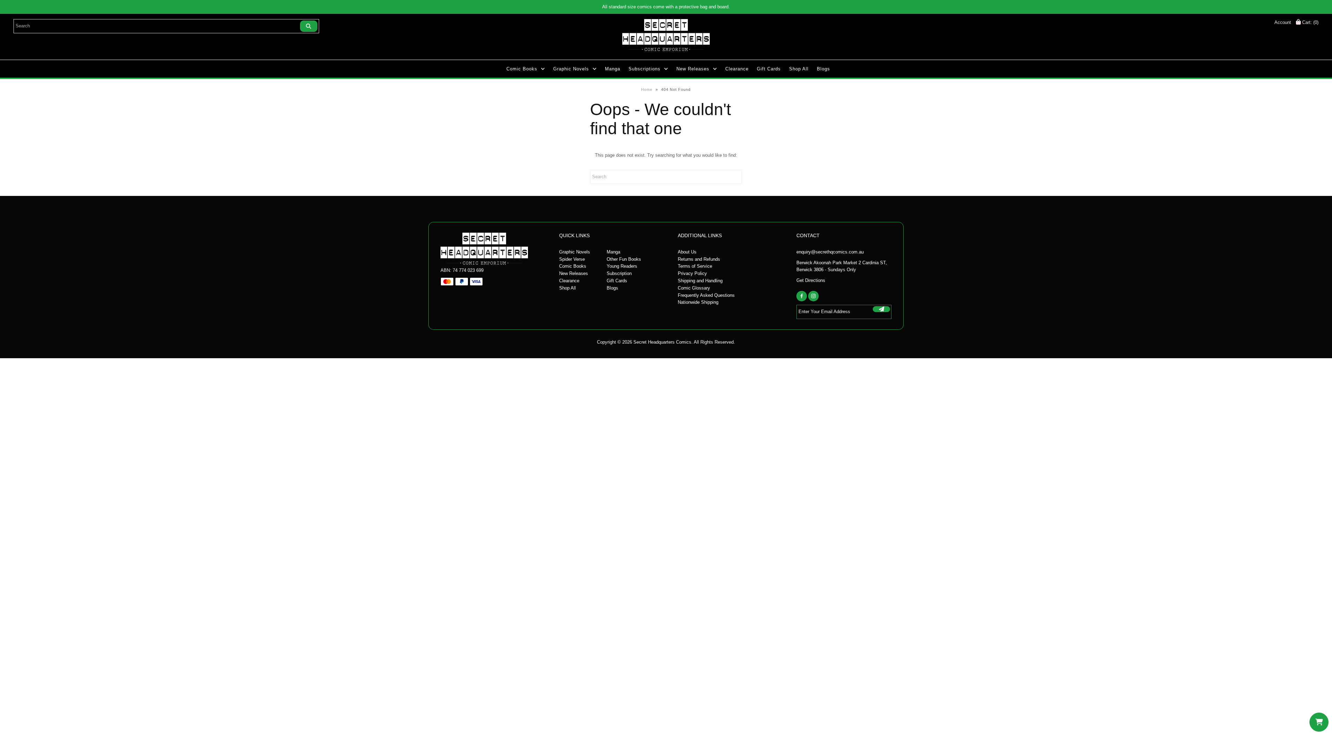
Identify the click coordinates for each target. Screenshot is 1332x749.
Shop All (799, 68)
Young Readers (622, 266)
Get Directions (810, 280)
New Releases (692, 68)
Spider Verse (572, 259)
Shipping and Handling (700, 280)
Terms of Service (695, 266)
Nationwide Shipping (698, 302)
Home (646, 89)
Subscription (619, 273)
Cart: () (1309, 22)
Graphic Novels (571, 68)
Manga (612, 68)
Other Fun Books (624, 259)
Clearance (737, 68)
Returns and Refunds (699, 259)
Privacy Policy (692, 273)
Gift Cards (769, 68)
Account (1282, 22)
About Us (687, 252)
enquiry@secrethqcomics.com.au (830, 252)
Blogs (823, 68)
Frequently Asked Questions (706, 295)
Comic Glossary (694, 288)
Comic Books (521, 68)
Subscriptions (644, 68)
